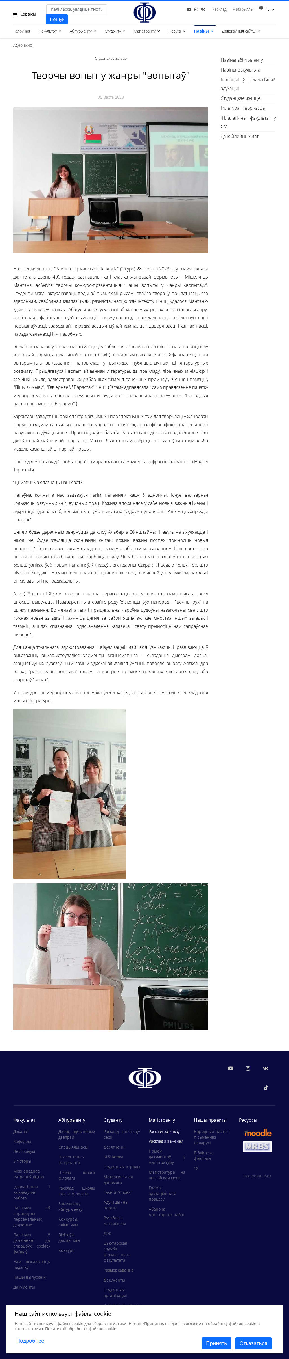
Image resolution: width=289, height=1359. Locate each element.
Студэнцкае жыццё (240, 98)
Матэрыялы (242, 9)
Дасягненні (115, 1147)
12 (196, 1168)
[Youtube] (189, 9)
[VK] (203, 9)
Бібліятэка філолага (204, 1155)
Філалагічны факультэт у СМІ (248, 122)
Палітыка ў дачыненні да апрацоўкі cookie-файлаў (31, 1243)
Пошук (57, 19)
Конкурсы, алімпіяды (68, 1221)
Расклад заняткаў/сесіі (122, 1134)
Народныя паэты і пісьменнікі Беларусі (212, 1137)
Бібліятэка (113, 1157)
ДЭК (107, 1233)
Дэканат (21, 1131)
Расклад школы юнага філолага (76, 1190)
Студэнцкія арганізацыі (115, 1292)
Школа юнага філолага (76, 1175)
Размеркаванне (119, 1270)
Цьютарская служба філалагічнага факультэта (117, 1251)
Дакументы (24, 1287)
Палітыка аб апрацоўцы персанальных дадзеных (31, 1216)
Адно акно (22, 45)
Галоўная (21, 31)
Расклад (219, 9)
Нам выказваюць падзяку (31, 1264)
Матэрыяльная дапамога (118, 1179)
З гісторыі (22, 1161)
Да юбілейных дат (240, 136)
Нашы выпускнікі (30, 1277)
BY (267, 10)
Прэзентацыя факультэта (71, 1159)
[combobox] (76, 9)
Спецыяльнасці (73, 1147)
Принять (216, 1343)
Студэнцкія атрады (122, 1167)
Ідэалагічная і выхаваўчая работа (31, 1192)
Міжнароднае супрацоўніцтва (28, 1173)
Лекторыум (24, 1151)
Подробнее (30, 1340)
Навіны (201, 31)
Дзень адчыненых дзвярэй (76, 1134)
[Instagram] (196, 9)
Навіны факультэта (240, 70)
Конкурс (66, 1250)
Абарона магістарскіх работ (167, 1211)
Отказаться (253, 1343)
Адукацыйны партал (116, 1205)
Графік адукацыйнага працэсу (162, 1193)
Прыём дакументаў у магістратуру (167, 1156)
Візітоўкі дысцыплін (69, 1237)
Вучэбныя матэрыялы (115, 1220)
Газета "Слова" (118, 1192)
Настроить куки (257, 1176)
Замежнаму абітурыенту (70, 1206)
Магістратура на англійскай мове (167, 1175)
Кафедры (22, 1141)
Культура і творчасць (243, 108)
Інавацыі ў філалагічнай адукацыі (248, 84)
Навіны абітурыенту (242, 60)
